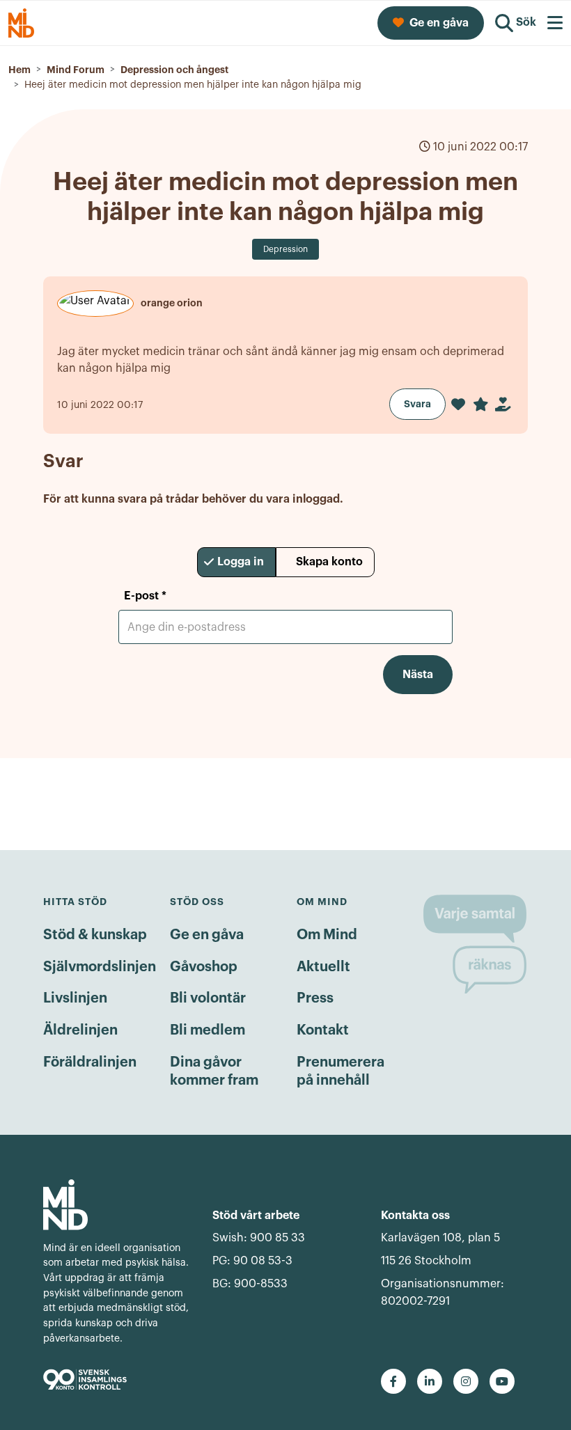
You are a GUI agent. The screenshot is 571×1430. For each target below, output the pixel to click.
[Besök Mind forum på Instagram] (465, 1381)
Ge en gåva (207, 935)
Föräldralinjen (89, 1062)
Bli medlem (207, 1030)
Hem (19, 69)
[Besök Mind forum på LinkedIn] (429, 1381)
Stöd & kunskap (95, 935)
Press (315, 998)
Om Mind (327, 935)
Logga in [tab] (240, 561)
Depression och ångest (174, 69)
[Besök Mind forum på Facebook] (393, 1381)
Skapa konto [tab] (329, 561)
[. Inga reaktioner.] (458, 404)
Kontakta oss (415, 1215)
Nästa (417, 674)
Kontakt (323, 1030)
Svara (417, 404)
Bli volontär (208, 998)
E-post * (145, 596)
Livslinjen (75, 998)
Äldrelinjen (80, 1030)
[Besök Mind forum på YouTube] (502, 1381)
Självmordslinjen (99, 967)
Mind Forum (75, 69)
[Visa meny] (555, 23)
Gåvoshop (203, 967)
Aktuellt (323, 967)
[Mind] (116, 1204)
